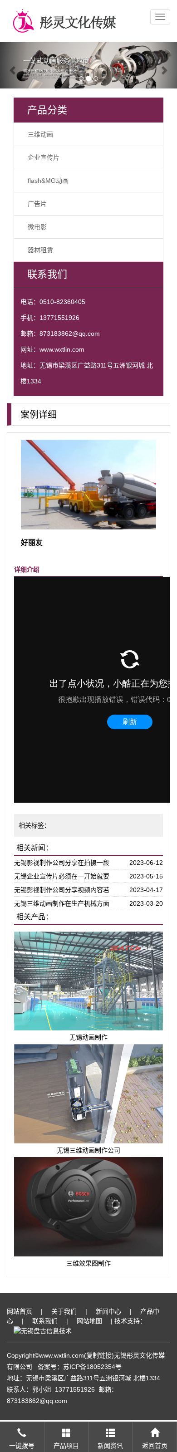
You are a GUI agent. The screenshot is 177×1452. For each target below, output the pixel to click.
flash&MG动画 (48, 180)
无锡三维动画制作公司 (88, 1150)
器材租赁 (40, 250)
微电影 (37, 227)
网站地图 (89, 1320)
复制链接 (99, 1355)
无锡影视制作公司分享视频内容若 (61, 889)
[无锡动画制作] (88, 980)
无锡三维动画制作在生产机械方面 (61, 903)
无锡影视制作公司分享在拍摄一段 (61, 862)
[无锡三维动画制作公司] (88, 1093)
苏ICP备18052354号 (92, 1366)
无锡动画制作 (88, 1037)
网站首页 (19, 1311)
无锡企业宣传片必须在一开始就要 (61, 876)
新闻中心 (108, 1311)
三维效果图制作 (88, 1263)
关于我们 (64, 1311)
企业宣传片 (43, 157)
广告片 (37, 203)
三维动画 (40, 134)
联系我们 (45, 1320)
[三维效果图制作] (88, 1206)
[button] (13, 65)
